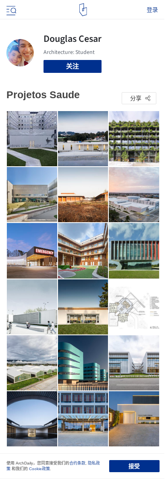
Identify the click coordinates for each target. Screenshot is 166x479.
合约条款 (77, 463)
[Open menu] (10, 9)
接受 (134, 466)
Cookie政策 (39, 469)
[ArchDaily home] (83, 9)
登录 (152, 9)
